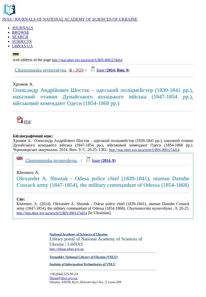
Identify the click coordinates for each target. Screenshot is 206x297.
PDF (27, 122)
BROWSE (20, 32)
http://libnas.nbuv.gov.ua (66, 249)
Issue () (112, 70)
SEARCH (20, 37)
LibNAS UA (22, 46)
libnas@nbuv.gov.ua (63, 278)
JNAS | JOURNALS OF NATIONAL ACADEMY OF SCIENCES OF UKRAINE (69, 19)
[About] (9, 16)
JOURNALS (22, 28)
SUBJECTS (22, 41)
